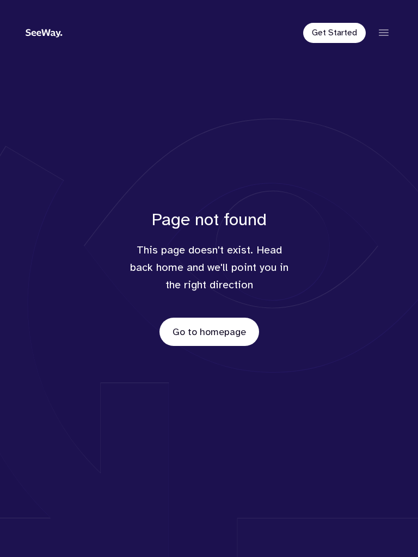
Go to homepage (209, 332)
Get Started (334, 32)
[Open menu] (383, 32)
